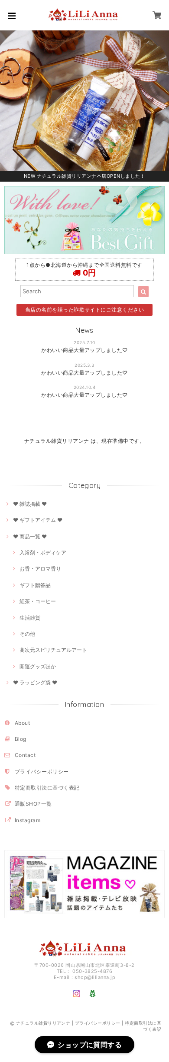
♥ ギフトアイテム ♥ (37, 520)
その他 (27, 634)
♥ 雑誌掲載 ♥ (30, 504)
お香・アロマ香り (40, 568)
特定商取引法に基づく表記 (47, 787)
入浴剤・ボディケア (43, 552)
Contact (25, 755)
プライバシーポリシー (42, 771)
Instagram (27, 820)
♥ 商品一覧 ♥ (30, 536)
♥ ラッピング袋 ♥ (35, 682)
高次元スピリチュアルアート (53, 650)
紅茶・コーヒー (38, 601)
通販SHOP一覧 (33, 803)
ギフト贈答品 (35, 585)
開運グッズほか (38, 666)
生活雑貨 (30, 617)
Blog (20, 739)
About (22, 723)
